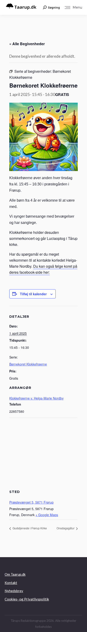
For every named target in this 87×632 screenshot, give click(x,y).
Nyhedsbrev (14, 591)
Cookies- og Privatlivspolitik (27, 599)
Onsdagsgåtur (66, 528)
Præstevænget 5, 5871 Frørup (31, 502)
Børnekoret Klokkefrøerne (28, 364)
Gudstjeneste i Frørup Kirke (29, 528)
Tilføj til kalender (33, 294)
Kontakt (11, 583)
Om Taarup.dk (15, 574)
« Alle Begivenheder (27, 43)
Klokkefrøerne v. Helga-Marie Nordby (36, 398)
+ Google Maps (46, 514)
